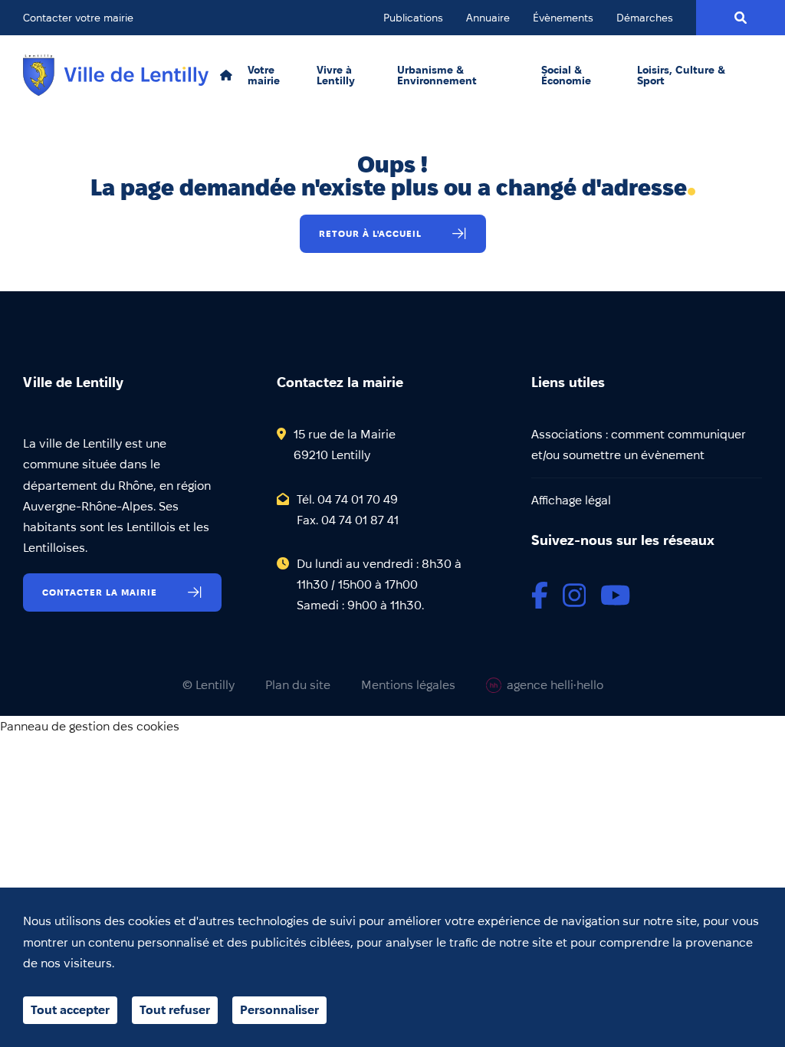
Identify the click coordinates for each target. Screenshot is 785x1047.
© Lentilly (208, 685)
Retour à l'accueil (370, 233)
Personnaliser (279, 1009)
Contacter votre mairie (78, 17)
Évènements (563, 17)
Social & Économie (566, 75)
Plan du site (297, 685)
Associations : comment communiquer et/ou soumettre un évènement (638, 444)
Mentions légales (408, 685)
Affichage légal (571, 500)
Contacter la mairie (99, 592)
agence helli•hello (555, 684)
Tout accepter (70, 1009)
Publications (413, 17)
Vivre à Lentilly (336, 75)
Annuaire (488, 17)
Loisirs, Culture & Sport (681, 75)
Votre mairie (264, 75)
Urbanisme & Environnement (437, 75)
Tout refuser (175, 1009)
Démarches (644, 17)
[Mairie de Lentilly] (116, 75)
